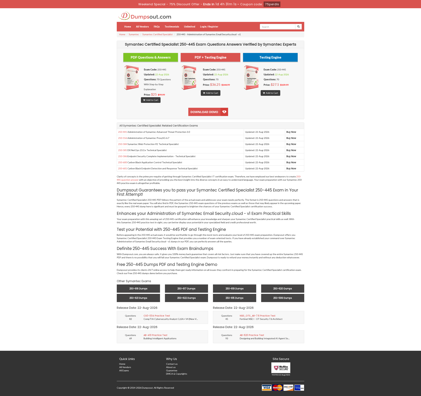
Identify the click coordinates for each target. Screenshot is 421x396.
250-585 (122, 150)
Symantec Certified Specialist (157, 34)
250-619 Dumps (235, 288)
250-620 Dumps (282, 288)
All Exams (124, 370)
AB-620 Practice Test (252, 335)
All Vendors (142, 26)
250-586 (122, 156)
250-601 (122, 168)
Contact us (172, 363)
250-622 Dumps (186, 298)
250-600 (122, 162)
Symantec (134, 34)
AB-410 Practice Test (155, 335)
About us (171, 367)
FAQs (157, 26)
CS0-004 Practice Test (157, 315)
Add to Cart (151, 100)
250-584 (122, 144)
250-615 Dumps (234, 298)
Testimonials (172, 26)
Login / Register (209, 26)
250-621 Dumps (138, 298)
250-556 (122, 138)
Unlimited (189, 26)
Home (127, 26)
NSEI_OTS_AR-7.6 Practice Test (257, 315)
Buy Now (291, 132)
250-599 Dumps (282, 298)
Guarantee (171, 370)
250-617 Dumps (186, 288)
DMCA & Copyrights (176, 373)
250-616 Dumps (138, 288)
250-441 (122, 131)
